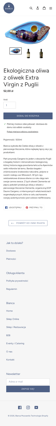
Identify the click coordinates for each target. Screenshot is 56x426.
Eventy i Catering (15, 343)
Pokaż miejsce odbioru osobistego (22, 131)
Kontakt (10, 359)
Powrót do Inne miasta (30, 223)
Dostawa (11, 250)
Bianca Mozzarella (22, 416)
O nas (9, 351)
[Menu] (50, 8)
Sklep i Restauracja (16, 327)
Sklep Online (12, 319)
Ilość (5, 99)
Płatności (11, 259)
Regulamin (11, 289)
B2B (8, 335)
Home (9, 310)
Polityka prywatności (17, 280)
